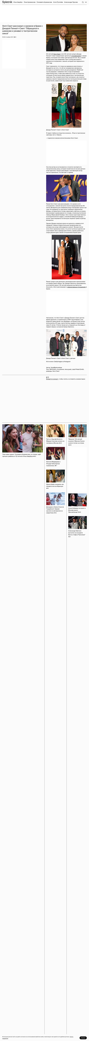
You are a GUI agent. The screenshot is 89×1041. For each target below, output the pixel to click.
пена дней (68, 369)
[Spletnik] (7, 2)
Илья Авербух (18, 2)
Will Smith (53, 369)
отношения (60, 369)
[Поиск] (83, 2)
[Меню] (86, 2)
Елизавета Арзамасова (44, 2)
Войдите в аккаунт (52, 379)
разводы (49, 371)
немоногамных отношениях (76, 287)
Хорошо (83, 1038)
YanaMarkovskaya (56, 368)
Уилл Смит (56, 54)
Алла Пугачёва (58, 2)
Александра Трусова (71, 2)
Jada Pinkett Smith (78, 369)
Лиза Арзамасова (29, 2)
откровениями (76, 56)
